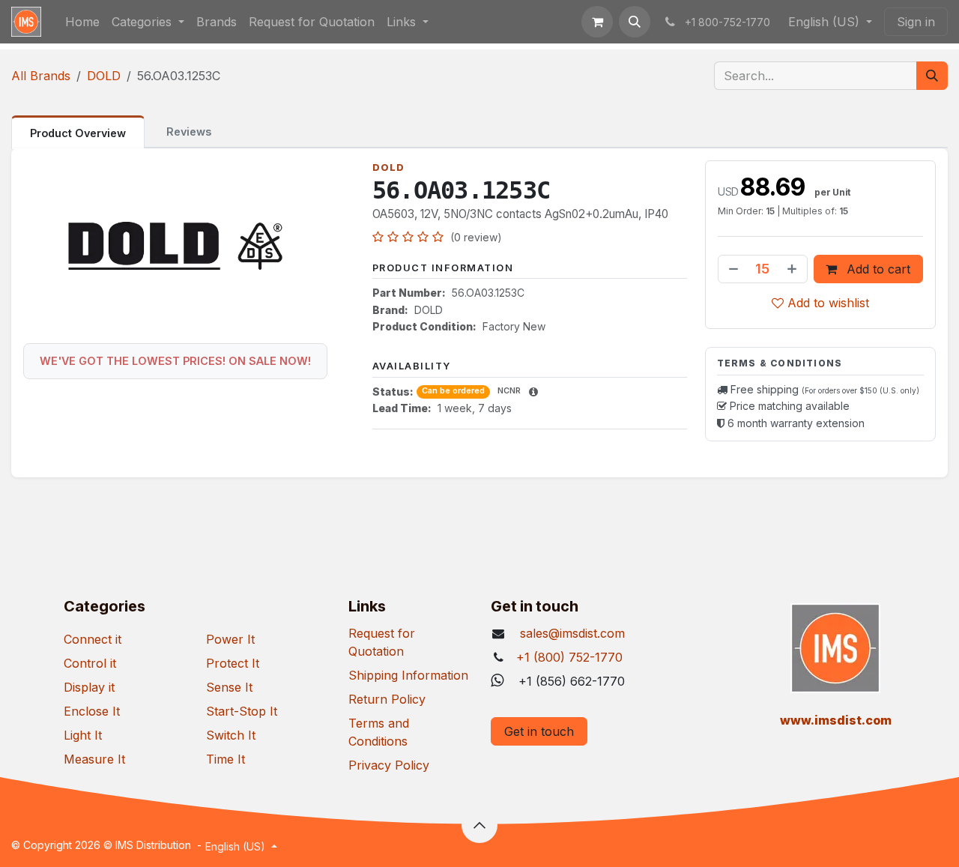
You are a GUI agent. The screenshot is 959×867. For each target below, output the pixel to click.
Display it (89, 687)
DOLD (104, 75)
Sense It (229, 687)
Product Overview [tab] (78, 133)
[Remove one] (732, 269)
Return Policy (387, 699)
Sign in (916, 21)
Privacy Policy (388, 765)
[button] (634, 21)
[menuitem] (82, 22)
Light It (83, 735)
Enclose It (92, 711)
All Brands (40, 75)
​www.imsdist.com (836, 720)
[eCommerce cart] (597, 21)
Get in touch (539, 731)
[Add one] (793, 269)
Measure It (94, 759)
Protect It (232, 663)
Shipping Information (408, 675)
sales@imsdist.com (570, 633)
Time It (225, 759)
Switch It (230, 735)
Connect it (92, 639)
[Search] (932, 75)
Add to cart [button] (876, 269)
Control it (90, 663)
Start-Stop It (241, 711)
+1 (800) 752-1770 (569, 657)
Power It (230, 639)
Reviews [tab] (188, 131)
